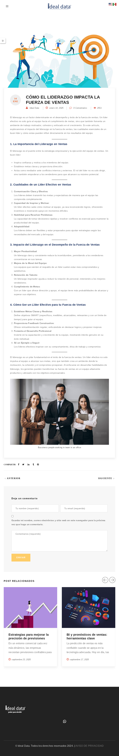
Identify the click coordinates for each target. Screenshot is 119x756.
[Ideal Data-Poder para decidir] (59, 6)
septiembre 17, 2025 (79, 659)
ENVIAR (20, 557)
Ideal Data (34, 108)
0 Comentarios (80, 108)
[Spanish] (115, 4)
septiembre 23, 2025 (21, 659)
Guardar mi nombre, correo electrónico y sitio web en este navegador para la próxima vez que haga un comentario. (58, 522)
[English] (111, 4)
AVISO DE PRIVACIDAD (89, 746)
